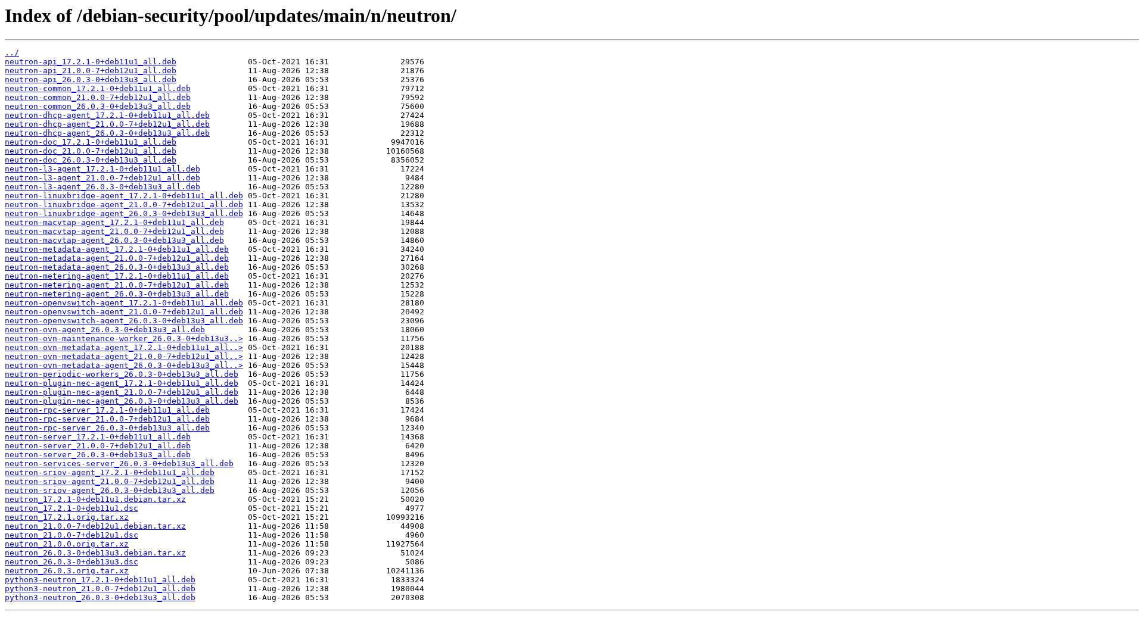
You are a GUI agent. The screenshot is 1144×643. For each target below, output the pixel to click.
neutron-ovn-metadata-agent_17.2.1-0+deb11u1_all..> (124, 347)
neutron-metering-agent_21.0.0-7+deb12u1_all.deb (117, 284)
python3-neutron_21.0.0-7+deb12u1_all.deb (100, 588)
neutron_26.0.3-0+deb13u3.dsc (71, 561)
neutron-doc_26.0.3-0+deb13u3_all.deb (90, 159)
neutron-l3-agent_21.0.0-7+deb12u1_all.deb (102, 177)
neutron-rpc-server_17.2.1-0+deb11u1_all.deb (107, 409)
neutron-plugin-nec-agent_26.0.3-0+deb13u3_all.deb (121, 401)
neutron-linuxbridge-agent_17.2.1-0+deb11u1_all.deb (124, 195)
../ (12, 52)
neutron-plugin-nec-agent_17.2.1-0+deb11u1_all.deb (121, 383)
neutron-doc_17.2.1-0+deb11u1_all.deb (90, 142)
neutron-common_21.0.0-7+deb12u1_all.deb (98, 97)
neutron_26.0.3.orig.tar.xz (67, 570)
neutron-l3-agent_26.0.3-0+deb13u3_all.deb (102, 186)
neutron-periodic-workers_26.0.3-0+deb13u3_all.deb (121, 374)
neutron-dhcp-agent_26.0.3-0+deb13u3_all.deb (107, 133)
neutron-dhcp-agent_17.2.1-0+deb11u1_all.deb (107, 115)
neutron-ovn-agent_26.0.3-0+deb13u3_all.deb (105, 329)
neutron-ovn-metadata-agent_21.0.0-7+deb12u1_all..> (124, 356)
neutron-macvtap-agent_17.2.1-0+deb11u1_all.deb (114, 222)
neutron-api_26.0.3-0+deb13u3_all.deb (90, 79)
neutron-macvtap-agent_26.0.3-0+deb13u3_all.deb (114, 240)
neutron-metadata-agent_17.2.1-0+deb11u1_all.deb (117, 249)
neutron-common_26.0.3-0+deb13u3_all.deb (98, 106)
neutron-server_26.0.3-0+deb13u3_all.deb (98, 454)
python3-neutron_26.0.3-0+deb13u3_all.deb (100, 597)
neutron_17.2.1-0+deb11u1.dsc (71, 508)
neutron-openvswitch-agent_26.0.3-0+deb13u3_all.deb (124, 320)
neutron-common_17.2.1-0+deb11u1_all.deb (98, 88)
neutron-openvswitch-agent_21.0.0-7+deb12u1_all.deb (124, 311)
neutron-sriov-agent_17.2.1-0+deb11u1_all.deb (109, 472)
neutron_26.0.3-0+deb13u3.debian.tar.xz (95, 552)
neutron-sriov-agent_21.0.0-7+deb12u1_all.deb (109, 481)
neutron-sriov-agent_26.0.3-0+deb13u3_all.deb (109, 490)
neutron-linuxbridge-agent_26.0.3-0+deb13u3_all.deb (124, 213)
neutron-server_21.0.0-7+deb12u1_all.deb (98, 445)
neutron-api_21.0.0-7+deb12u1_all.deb (90, 70)
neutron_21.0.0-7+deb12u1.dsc (71, 534)
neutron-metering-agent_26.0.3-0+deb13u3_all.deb (117, 293)
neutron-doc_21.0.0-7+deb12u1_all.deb (90, 150)
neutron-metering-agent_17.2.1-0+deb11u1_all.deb (117, 275)
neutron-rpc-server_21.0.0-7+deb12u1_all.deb (107, 418)
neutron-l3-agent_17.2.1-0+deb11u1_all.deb (102, 168)
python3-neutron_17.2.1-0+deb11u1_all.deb (100, 579)
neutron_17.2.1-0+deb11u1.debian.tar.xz (95, 499)
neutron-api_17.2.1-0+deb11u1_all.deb (90, 61)
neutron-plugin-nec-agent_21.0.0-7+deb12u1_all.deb (121, 392)
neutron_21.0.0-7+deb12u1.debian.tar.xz (95, 526)
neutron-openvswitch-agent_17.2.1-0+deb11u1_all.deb (124, 302)
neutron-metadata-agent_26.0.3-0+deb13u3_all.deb (117, 267)
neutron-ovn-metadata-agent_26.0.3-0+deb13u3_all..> (124, 365)
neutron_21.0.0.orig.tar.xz (67, 543)
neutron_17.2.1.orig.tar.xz (67, 517)
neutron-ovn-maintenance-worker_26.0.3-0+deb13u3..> (124, 338)
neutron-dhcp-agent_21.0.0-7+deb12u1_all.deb (107, 124)
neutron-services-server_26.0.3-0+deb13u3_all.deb (119, 463)
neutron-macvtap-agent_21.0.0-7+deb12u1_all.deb (114, 231)
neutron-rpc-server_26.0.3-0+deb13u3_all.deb (107, 427)
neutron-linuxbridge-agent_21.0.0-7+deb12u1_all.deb (124, 204)
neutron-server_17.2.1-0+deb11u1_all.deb (98, 436)
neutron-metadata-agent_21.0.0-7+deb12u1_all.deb (117, 258)
